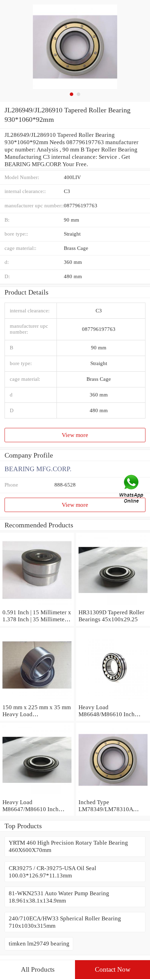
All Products (37, 969)
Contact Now (112, 969)
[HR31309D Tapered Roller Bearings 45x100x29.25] (113, 604)
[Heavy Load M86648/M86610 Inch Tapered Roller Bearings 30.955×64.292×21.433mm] (113, 699)
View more (75, 434)
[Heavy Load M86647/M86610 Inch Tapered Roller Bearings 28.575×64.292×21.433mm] (37, 794)
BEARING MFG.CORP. (38, 469)
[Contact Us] (132, 489)
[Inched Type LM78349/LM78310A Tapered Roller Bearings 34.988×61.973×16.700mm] (113, 794)
